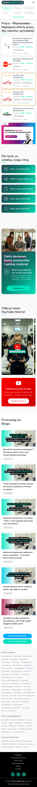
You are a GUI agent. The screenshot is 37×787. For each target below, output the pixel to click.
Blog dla (17, 636)
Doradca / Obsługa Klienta (23, 741)
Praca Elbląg (24, 680)
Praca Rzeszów (19, 668)
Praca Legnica (6, 690)
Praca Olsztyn (15, 674)
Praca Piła (13, 696)
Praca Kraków (17, 656)
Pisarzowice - (21, 53)
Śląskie (4, 729)
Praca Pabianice (6, 705)
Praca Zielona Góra (7, 677)
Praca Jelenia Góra (28, 693)
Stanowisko (17, 8)
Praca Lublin (15, 662)
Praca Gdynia (27, 665)
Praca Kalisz (27, 687)
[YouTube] (24, 774)
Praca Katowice (17, 665)
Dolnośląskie (5, 720)
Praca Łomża (25, 708)
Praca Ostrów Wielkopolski (26, 696)
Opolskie (4, 726)
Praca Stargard (24, 702)
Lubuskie (4, 723)
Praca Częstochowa (7, 668)
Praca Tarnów (18, 687)
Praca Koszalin (14, 684)
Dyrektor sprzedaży (22, 747)
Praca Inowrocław (7, 699)
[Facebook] (13, 774)
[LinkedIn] (18, 774)
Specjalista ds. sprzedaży (26, 744)
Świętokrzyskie (12, 729)
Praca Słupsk (27, 690)
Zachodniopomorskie (18, 732)
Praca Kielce (27, 671)
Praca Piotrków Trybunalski (22, 699)
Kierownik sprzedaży (8, 747)
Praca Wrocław (28, 656)
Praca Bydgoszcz (26, 662)
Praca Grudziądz (16, 690)
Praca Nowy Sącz (7, 693)
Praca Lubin (15, 702)
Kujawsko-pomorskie (17, 720)
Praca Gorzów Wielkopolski (10, 680)
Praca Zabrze (25, 674)
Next (33, 347)
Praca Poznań (14, 659)
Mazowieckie (28, 723)
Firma (6, 13)
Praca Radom (6, 671)
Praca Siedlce (18, 693)
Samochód (17, 13)
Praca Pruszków (17, 705)
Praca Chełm (12, 711)
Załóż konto (17, 288)
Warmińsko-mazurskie (25, 729)
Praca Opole (18, 677)
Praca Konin (5, 696)
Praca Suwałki (6, 702)
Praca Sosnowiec (16, 671)
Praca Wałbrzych (26, 684)
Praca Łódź (5, 659)
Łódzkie (11, 723)
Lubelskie (28, 720)
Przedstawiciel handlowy (9, 744)
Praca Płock (5, 684)
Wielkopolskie (6, 732)
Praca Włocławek (7, 687)
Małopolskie (18, 723)
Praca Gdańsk (24, 659)
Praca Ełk (4, 711)
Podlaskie (21, 726)
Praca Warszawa (7, 656)
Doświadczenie (29, 8)
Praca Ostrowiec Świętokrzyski (11, 708)
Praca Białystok (6, 665)
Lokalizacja (6, 8)
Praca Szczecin (6, 662)
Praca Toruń (29, 668)
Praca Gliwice (6, 674)
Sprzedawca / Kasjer (8, 741)
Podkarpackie (13, 726)
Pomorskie (29, 726)
